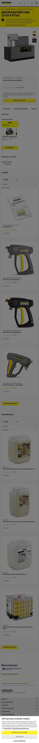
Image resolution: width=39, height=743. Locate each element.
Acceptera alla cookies (19, 732)
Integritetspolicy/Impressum (20, 728)
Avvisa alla (19, 736)
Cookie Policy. (8, 728)
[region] (19, 729)
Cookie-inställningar (19, 741)
